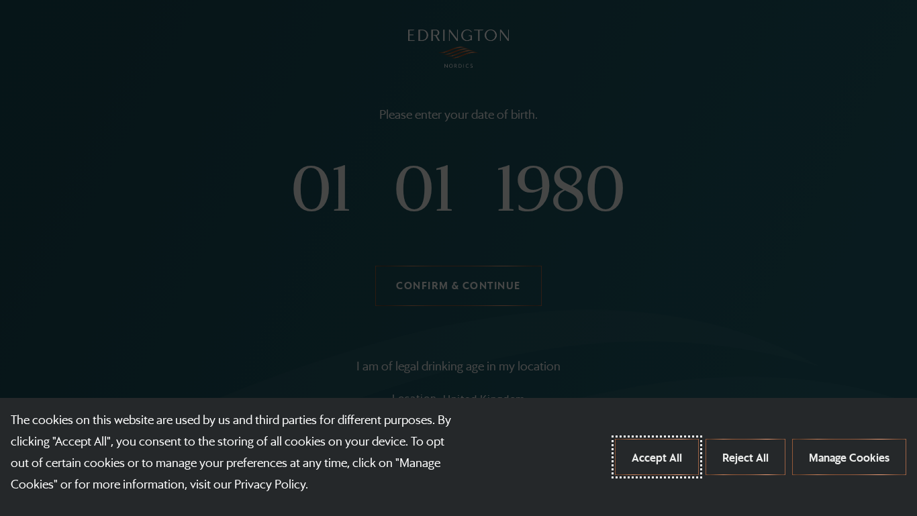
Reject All (745, 457)
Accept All (657, 457)
